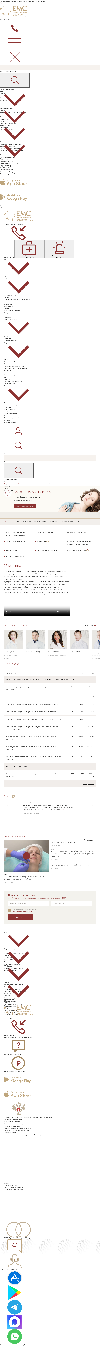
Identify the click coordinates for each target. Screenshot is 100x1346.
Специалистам (4, 117)
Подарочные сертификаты (63, 842)
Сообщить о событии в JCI (12, 1132)
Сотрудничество (5, 125)
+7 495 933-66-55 (5, 165)
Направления (4, 127)
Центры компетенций (10, 340)
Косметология (41, 541)
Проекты (2, 121)
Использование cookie (11, 1185)
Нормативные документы (12, 1126)
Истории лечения (9, 416)
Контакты (3, 159)
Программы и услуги (23, 522)
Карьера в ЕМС (4, 119)
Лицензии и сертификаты (8, 123)
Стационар (3, 155)
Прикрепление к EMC (10, 414)
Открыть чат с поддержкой (32, 1345)
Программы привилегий (7, 174)
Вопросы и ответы (9, 409)
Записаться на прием (25, 506)
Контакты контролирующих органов (15, 1124)
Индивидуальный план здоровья (10, 144)
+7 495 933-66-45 (59, 257)
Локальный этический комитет (9, 128)
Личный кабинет (5, 163)
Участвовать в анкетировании (13, 1119)
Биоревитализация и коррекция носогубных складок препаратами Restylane (24, 877)
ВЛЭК (5, 377)
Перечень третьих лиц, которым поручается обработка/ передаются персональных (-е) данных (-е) (34, 1135)
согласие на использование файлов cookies (31, 1)
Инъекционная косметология (15, 541)
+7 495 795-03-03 (29, 257)
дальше (64, 809)
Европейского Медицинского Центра (38, 574)
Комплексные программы (8, 146)
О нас (5, 278)
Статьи (6, 411)
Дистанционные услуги (7, 157)
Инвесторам (7, 317)
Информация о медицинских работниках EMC (18, 1128)
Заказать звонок (5, 19)
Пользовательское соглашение (13, 1187)
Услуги (6, 343)
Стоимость (54, 522)
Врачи (6, 336)
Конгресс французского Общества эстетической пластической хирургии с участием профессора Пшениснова (73, 853)
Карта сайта (7, 1183)
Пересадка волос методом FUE (47, 550)
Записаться (3, 174)
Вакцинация (4, 153)
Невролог (3, 93)
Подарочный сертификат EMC (13, 381)
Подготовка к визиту (10, 405)
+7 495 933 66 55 (26, 500)
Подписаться (21, 917)
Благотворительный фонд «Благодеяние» (13, 112)
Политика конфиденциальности (14, 1189)
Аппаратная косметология (45, 532)
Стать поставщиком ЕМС (24, 1037)
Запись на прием (9, 403)
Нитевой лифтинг (11, 550)
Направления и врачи (10, 319)
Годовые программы (6, 161)
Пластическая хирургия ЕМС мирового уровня (72, 865)
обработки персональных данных (22, 911)
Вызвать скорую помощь (59, 256)
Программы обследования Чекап (10, 148)
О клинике (3, 110)
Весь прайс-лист (88, 784)
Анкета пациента (9, 407)
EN (1, 208)
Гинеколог (3, 96)
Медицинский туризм (10, 384)
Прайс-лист (7, 379)
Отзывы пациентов (10, 295)
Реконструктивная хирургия (76, 550)
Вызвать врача (4, 172)
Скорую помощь (14, 172)
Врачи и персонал (41, 522)
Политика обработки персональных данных (17, 1130)
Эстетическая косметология (15, 556)
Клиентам (7, 386)
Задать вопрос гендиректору (13, 1054)
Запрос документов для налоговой (15, 1071)
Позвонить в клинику (17, 1345)
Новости (2, 115)
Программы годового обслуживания (15, 368)
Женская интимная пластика (76, 532)
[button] (50, 3)
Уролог (2, 98)
